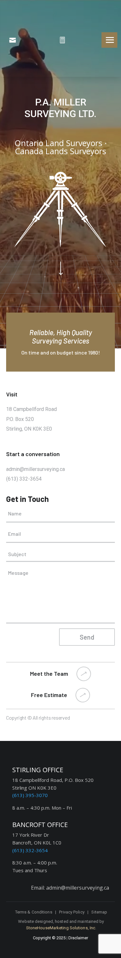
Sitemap (99, 912)
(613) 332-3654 (24, 479)
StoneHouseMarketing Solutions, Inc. (61, 927)
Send (87, 637)
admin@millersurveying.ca (35, 469)
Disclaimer (78, 937)
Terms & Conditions (33, 912)
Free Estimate (49, 694)
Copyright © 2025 (49, 937)
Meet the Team (49, 673)
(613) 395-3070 (30, 795)
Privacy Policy (71, 912)
